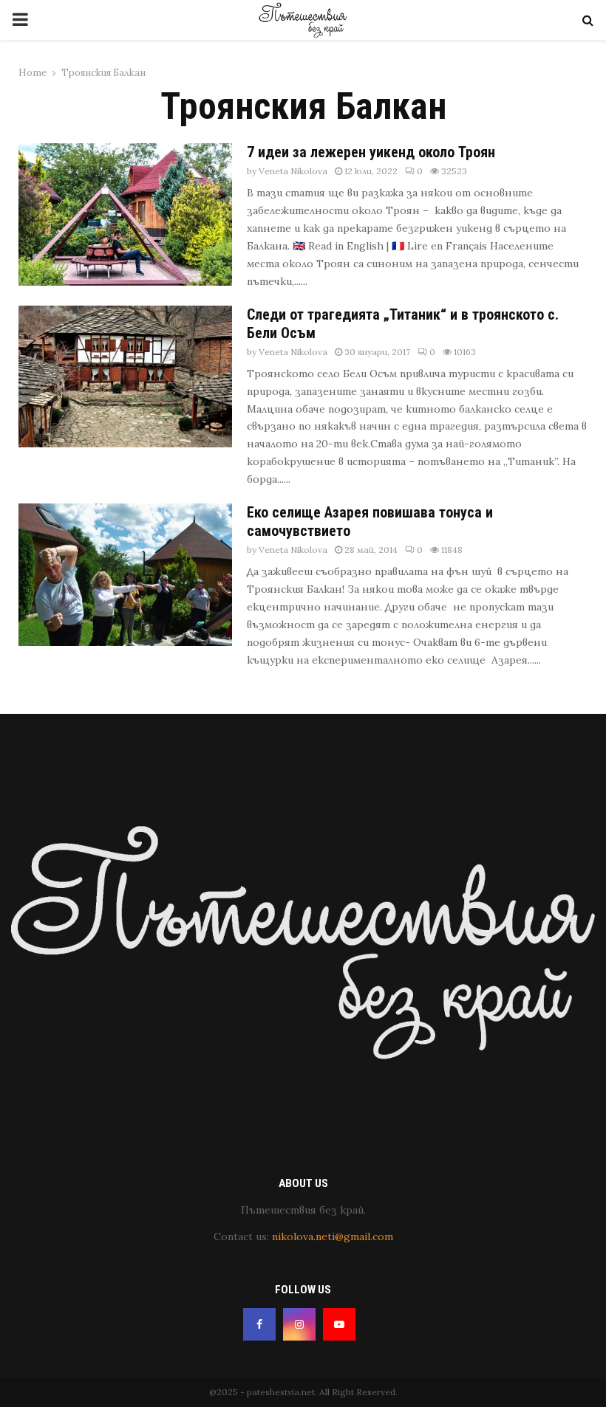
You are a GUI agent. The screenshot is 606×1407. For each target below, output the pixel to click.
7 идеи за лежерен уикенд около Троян (371, 152)
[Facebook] (259, 1324)
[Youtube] (339, 1324)
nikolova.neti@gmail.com (332, 1236)
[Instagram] (299, 1324)
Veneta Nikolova (293, 170)
